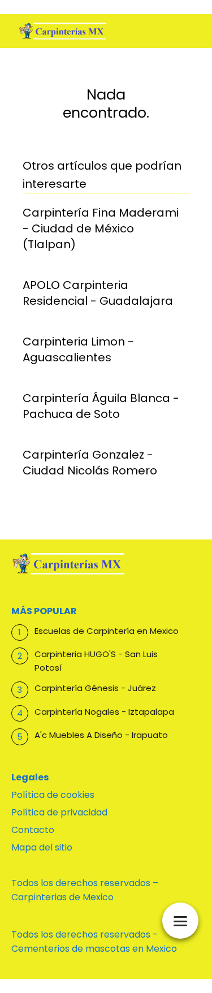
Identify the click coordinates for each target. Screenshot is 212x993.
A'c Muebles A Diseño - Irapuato (101, 735)
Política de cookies (52, 794)
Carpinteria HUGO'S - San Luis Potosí (96, 660)
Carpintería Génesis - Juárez (95, 688)
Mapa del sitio (41, 847)
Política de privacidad (59, 812)
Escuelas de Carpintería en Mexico (106, 631)
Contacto (32, 829)
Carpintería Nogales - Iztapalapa (104, 712)
